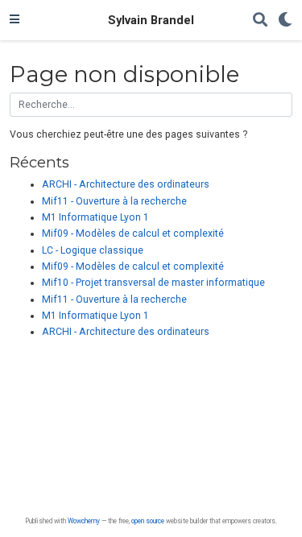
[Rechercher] (260, 20)
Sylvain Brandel (151, 20)
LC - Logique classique (92, 250)
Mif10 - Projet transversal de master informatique (153, 282)
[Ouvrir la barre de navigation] (14, 20)
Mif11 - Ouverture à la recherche (114, 201)
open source (147, 521)
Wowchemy (84, 521)
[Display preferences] (285, 20)
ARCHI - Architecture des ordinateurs (125, 184)
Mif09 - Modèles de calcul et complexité (133, 233)
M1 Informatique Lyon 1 (95, 217)
